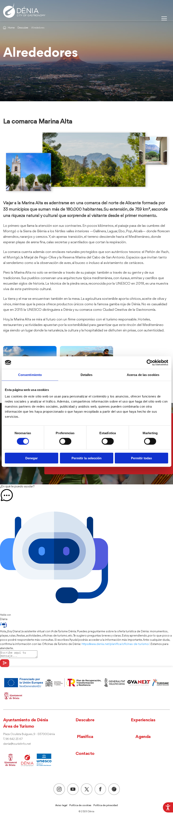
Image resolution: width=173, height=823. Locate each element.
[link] (168, 807)
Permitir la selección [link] (86, 458)
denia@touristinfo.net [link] (17, 744)
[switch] (65, 441)
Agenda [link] (143, 737)
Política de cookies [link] (80, 805)
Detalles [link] (87, 374)
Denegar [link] (31, 458)
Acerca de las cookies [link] (143, 374)
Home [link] (11, 27)
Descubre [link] (23, 27)
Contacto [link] (85, 753)
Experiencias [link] (143, 720)
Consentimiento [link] (30, 374)
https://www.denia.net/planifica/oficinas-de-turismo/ (116, 644)
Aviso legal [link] (61, 805)
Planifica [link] (85, 737)
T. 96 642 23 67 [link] (13, 739)
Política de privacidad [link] (105, 805)
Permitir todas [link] (141, 458)
